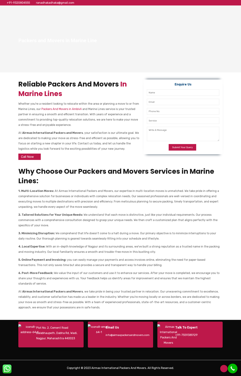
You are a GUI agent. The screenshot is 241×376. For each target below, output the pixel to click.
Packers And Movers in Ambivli (61, 109)
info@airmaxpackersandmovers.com (127, 335)
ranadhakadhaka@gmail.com (55, 2)
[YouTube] (227, 2)
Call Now (27, 157)
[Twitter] (222, 2)
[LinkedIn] (232, 2)
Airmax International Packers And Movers (118, 368)
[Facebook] (217, 2)
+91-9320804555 (18, 2)
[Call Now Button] (232, 368)
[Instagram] (237, 2)
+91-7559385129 (186, 335)
